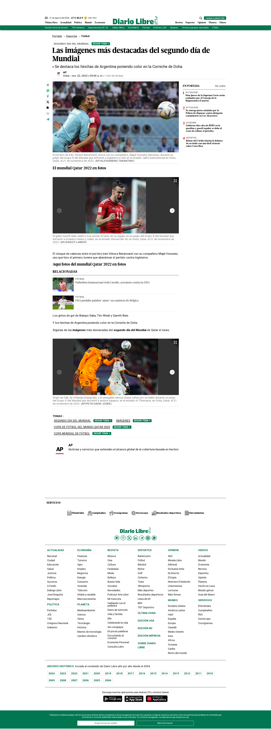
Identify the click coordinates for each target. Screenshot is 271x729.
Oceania (172, 644)
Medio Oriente (176, 631)
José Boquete (55, 594)
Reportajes (53, 599)
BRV (140, 603)
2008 (63, 680)
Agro (80, 564)
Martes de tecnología (89, 631)
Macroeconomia (86, 599)
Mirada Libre (175, 560)
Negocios (82, 573)
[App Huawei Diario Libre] (157, 698)
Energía (81, 577)
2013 (176, 673)
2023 (63, 673)
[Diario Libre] (135, 20)
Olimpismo (144, 586)
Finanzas (82, 556)
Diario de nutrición (118, 610)
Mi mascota (114, 599)
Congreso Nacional (57, 623)
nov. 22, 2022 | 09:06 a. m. (87, 75)
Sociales (112, 586)
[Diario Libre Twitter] (129, 538)
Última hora (147, 613)
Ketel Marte (133, 27)
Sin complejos (115, 627)
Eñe (110, 618)
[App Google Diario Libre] (112, 698)
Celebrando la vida (118, 622)
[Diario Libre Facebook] (116, 538)
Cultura (112, 564)
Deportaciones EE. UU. (98, 27)
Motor (141, 569)
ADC (170, 556)
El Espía (172, 577)
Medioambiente (86, 610)
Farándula (113, 569)
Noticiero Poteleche (179, 581)
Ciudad (51, 560)
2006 (85, 680)
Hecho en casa (206, 586)
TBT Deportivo (146, 607)
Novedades (114, 590)
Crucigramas (205, 623)
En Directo (173, 573)
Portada (57, 36)
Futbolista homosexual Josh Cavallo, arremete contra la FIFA (112, 282)
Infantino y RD (159, 27)
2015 (153, 673)
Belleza (112, 577)
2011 (198, 673)
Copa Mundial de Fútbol (72, 433)
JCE (49, 614)
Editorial (172, 564)
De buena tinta (176, 569)
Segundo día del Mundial (72, 420)
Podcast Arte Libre (118, 594)
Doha (66, 75)
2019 (108, 673)
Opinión (202, 23)
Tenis (141, 581)
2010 (210, 673)
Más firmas (174, 594)
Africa (171, 640)
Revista (179, 23)
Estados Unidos (176, 606)
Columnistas (175, 586)
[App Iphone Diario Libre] (134, 698)
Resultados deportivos (150, 594)
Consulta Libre (116, 646)
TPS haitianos (78, 27)
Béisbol (142, 564)
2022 (74, 673)
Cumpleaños (205, 610)
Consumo (82, 581)
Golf (140, 573)
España (172, 618)
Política (78, 23)
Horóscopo (204, 618)
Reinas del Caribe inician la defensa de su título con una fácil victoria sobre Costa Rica (204, 143)
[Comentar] (47, 107)
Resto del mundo (177, 653)
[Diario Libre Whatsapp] (154, 538)
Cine (110, 560)
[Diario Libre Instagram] (123, 537)
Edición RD (145, 628)
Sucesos (52, 581)
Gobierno (52, 627)
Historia (81, 627)
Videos (222, 23)
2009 (52, 680)
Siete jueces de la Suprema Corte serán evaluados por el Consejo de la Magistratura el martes (205, 98)
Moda (111, 573)
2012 (187, 673)
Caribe (171, 648)
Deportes (190, 23)
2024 (52, 673)
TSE (49, 618)
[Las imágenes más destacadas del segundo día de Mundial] (47, 90)
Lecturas (173, 590)
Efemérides (204, 606)
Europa (172, 623)
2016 (142, 673)
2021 (85, 673)
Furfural (146, 27)
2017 (131, 673)
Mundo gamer (206, 590)
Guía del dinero (206, 594)
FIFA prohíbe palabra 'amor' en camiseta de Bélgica (107, 300)
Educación (53, 564)
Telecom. (82, 590)
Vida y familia (115, 614)
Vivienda (82, 586)
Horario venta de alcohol (56, 27)
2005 (97, 680)
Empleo (81, 569)
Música (112, 556)
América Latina (176, 610)
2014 (164, 673)
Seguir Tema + (101, 43)
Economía (100, 23)
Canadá (172, 627)
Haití (170, 614)
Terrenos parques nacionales (195, 27)
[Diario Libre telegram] (141, 538)
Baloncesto (144, 556)
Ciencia (81, 614)
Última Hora (51, 23)
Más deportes (146, 590)
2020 (97, 673)
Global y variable (86, 594)
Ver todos (220, 86)
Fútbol (80, 279)
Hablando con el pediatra (116, 604)
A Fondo (51, 586)
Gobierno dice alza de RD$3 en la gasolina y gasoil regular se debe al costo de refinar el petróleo (204, 128)
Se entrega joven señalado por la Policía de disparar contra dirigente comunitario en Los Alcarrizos (204, 113)
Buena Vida (114, 581)
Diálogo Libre (54, 590)
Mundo (88, 23)
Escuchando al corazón (116, 637)
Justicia (51, 573)
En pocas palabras (118, 631)
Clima (80, 618)
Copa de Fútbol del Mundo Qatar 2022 (82, 427)
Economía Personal (118, 642)
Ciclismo (142, 577)
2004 (108, 680)
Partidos (52, 610)
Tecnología (83, 623)
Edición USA (146, 620)
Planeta (213, 23)
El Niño (215, 27)
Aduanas (174, 27)
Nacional (52, 556)
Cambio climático (87, 636)
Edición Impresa (149, 635)
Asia (170, 636)
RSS (200, 614)
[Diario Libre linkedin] (135, 538)
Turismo (82, 560)
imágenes (123, 420)
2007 (74, 680)
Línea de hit (144, 599)
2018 (119, 673)
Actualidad (65, 23)
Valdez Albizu (118, 27)
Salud (50, 569)
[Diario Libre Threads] (147, 538)
